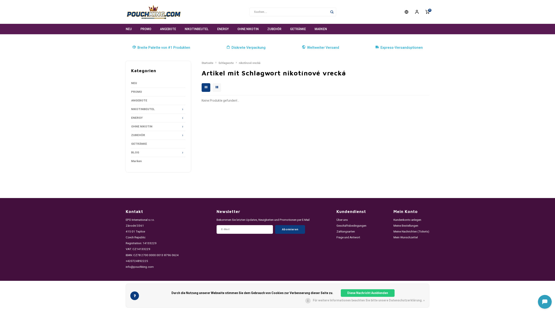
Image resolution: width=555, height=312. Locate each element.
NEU (129, 29)
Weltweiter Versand (323, 47)
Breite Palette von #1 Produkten (163, 47)
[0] (427, 12)
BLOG (135, 152)
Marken (321, 29)
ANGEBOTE (168, 29)
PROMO (145, 29)
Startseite (207, 63)
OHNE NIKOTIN (248, 29)
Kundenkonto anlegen (407, 220)
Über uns (342, 220)
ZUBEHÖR (274, 29)
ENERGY (223, 29)
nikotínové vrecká (249, 63)
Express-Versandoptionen (401, 47)
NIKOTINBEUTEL (197, 29)
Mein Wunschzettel (405, 237)
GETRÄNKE (298, 29)
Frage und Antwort (348, 237)
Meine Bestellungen (405, 226)
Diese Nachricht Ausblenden (367, 293)
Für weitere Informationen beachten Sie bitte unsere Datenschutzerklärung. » (369, 300)
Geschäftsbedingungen (351, 226)
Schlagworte (226, 63)
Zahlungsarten (345, 231)
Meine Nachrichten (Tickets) (411, 231)
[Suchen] (332, 12)
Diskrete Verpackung (249, 47)
